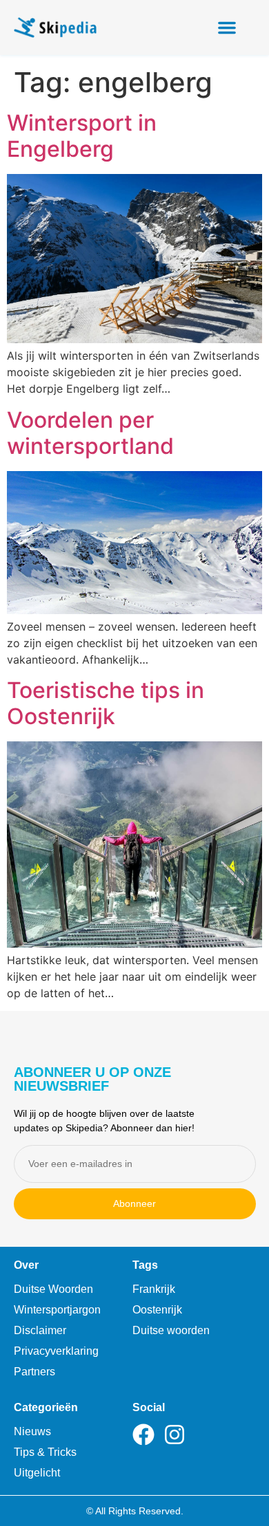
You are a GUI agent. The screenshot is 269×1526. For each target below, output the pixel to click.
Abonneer (134, 1203)
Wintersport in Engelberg (82, 135)
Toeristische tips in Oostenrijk (105, 703)
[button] (226, 27)
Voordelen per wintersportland (90, 432)
